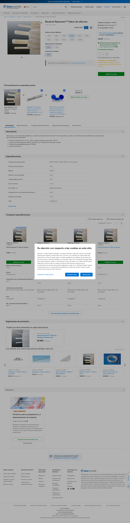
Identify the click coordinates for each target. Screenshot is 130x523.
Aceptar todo (86, 274)
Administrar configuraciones (45, 274)
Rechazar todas (72, 274)
